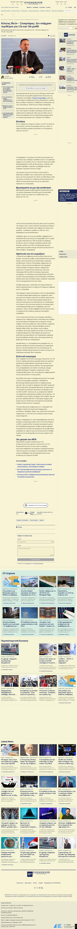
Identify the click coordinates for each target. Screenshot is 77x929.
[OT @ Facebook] (35, 888)
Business (35, 7)
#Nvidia (42, 11)
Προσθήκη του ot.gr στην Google (36, 88)
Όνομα (19, 539)
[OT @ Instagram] (40, 888)
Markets (29, 7)
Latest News (7, 741)
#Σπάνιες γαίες (16, 11)
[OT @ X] (37, 888)
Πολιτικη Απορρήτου (38, 563)
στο (31, 513)
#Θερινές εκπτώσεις (33, 11)
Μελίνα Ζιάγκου (9, 78)
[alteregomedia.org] (58, 927)
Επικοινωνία (20, 883)
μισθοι (41, 520)
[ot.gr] (33, 4)
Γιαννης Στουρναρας (22, 520)
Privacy (35, 883)
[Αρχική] (29, 874)
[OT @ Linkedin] (42, 888)
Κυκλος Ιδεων (34, 520)
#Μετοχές (48, 11)
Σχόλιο (19, 545)
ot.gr (2, 19)
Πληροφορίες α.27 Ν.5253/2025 (52, 883)
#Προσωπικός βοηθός (57, 11)
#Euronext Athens (6, 11)
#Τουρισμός (24, 11)
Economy (42, 7)
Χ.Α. (2, 14)
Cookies (40, 883)
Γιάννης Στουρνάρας (39, 98)
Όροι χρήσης (28, 883)
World (48, 7)
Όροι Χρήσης (28, 563)
